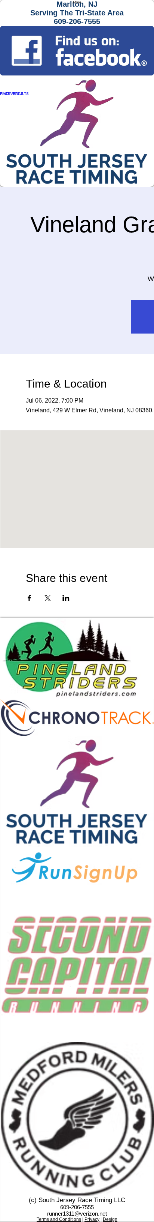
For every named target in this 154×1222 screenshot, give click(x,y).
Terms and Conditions (59, 1219)
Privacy (91, 1219)
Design (110, 1219)
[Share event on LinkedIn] (66, 598)
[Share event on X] (47, 598)
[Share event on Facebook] (29, 598)
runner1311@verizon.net (77, 1213)
